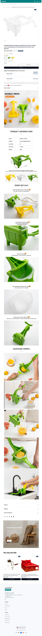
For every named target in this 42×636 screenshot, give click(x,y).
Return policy (7, 620)
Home (4, 7)
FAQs (6, 607)
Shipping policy (7, 618)
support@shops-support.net (9, 597)
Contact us (6, 604)
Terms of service (7, 616)
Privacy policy (7, 614)
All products (8, 7)
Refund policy (7, 622)
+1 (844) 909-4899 (8, 596)
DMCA (6, 609)
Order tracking (7, 606)
